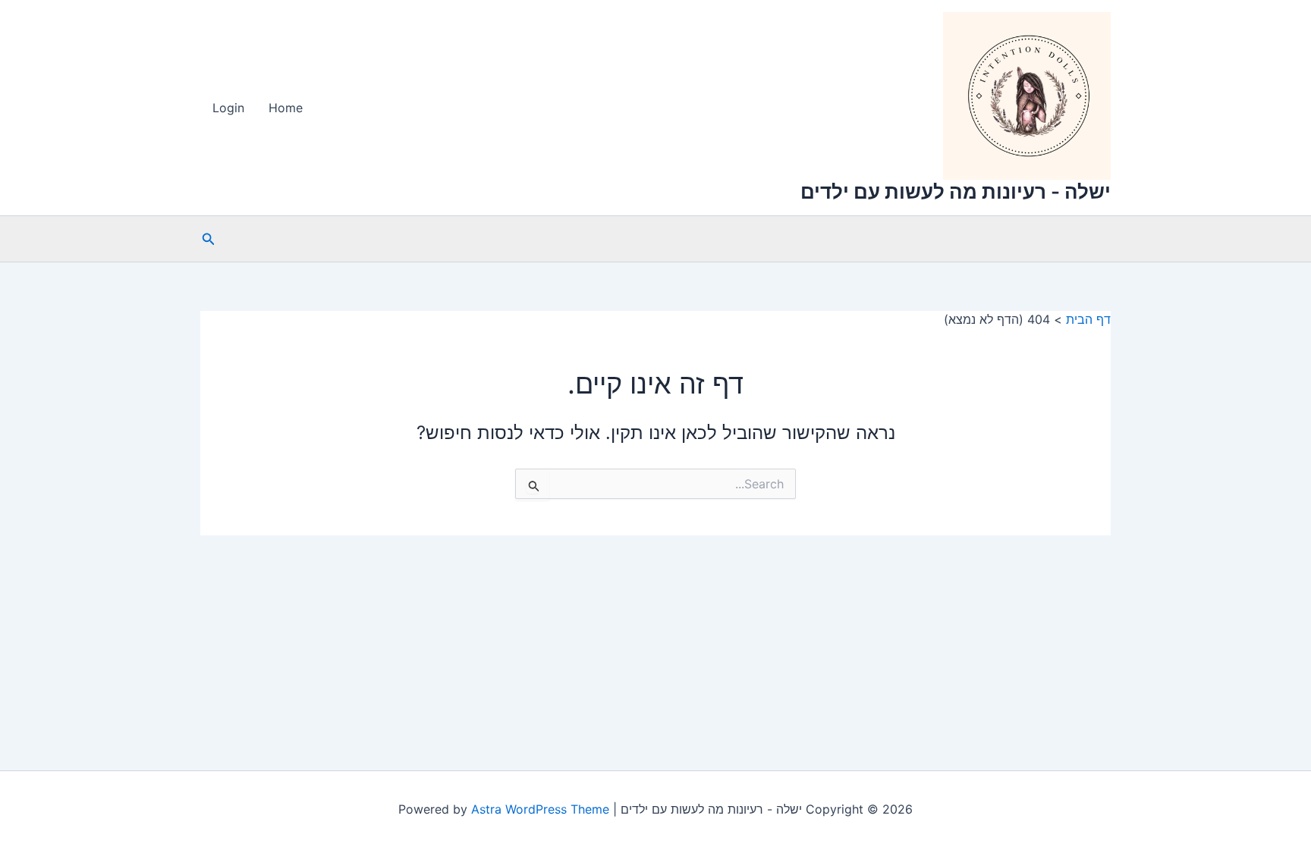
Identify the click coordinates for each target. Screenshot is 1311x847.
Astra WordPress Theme (540, 809)
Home (286, 107)
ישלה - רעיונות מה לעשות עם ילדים (955, 191)
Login (228, 107)
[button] (207, 239)
